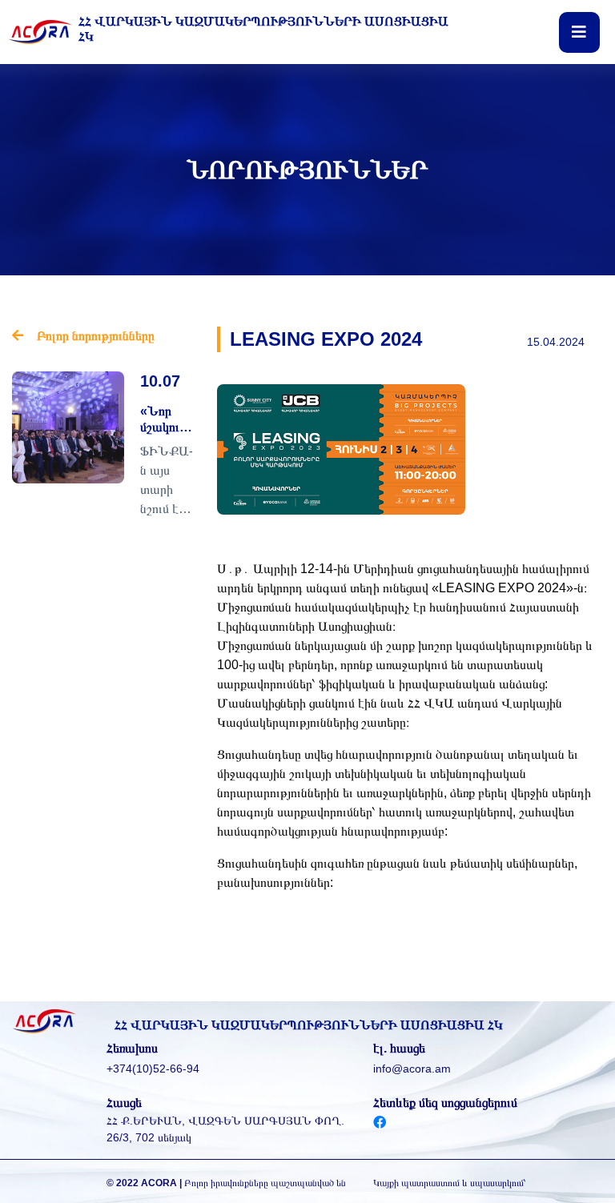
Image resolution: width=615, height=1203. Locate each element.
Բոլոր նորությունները (94, 336)
